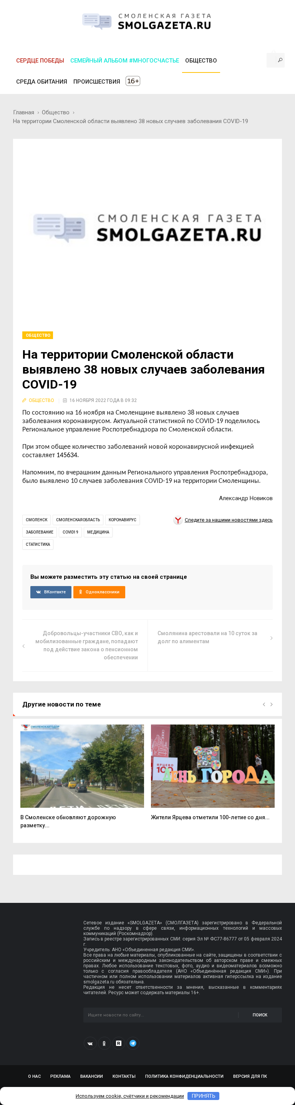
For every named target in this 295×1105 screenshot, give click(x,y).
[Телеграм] (132, 1043)
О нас (34, 1076)
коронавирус (122, 520)
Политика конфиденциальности (184, 1076)
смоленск (36, 520)
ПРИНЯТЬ (203, 1096)
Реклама (60, 1076)
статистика (38, 544)
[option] (82, 781)
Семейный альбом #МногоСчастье (124, 60)
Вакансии (91, 1076)
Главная (23, 112)
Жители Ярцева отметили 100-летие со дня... (210, 817)
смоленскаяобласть (78, 520)
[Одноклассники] (104, 1043)
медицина (98, 532)
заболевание (39, 532)
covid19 (70, 532)
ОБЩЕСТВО (201, 60)
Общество (56, 112)
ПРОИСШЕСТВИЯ (96, 81)
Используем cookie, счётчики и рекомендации (130, 1096)
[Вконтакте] (90, 1043)
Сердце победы (40, 60)
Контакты (124, 1076)
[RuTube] (118, 1043)
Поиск (260, 1015)
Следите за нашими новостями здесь (229, 520)
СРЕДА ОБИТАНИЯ (41, 81)
